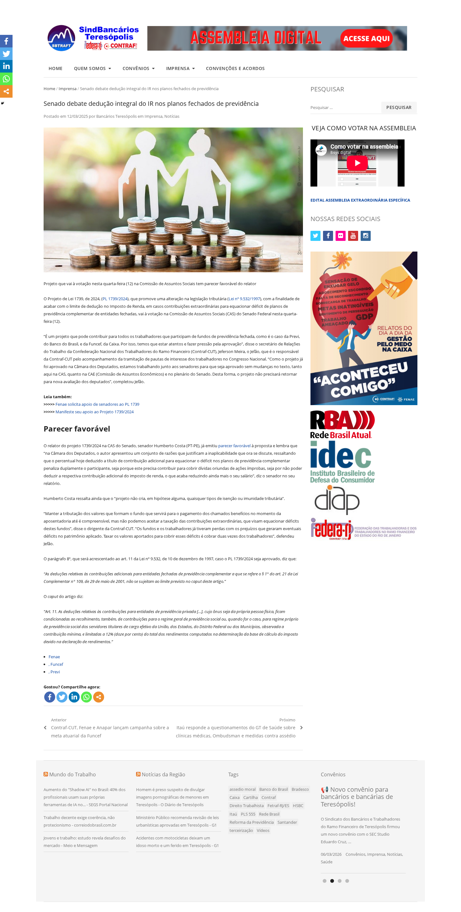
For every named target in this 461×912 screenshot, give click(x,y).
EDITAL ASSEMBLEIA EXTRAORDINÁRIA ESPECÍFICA (360, 200)
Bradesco (300, 789)
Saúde (326, 862)
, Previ (54, 672)
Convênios (136, 68)
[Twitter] (61, 697)
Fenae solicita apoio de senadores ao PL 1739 (97, 404)
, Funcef (56, 664)
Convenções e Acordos (235, 68)
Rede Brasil (269, 814)
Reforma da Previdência (252, 822)
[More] (98, 697)
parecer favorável (234, 445)
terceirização (241, 830)
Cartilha (250, 797)
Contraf (269, 797)
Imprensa (178, 68)
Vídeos (263, 830)
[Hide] (2, 103)
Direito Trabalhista (247, 805)
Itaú (233, 814)
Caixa (235, 797)
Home (56, 68)
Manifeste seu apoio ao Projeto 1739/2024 (95, 412)
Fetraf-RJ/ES (278, 805)
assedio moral (243, 789)
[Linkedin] (74, 697)
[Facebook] (49, 697)
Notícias (171, 116)
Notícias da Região (163, 774)
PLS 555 (248, 814)
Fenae (54, 657)
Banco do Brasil (273, 789)
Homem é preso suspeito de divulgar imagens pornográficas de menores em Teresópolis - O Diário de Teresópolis (172, 797)
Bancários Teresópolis (116, 116)
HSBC (298, 805)
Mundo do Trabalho (72, 774)
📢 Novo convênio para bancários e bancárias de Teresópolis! (357, 796)
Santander (287, 822)
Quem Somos (90, 68)
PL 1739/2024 (115, 298)
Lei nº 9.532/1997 (244, 298)
